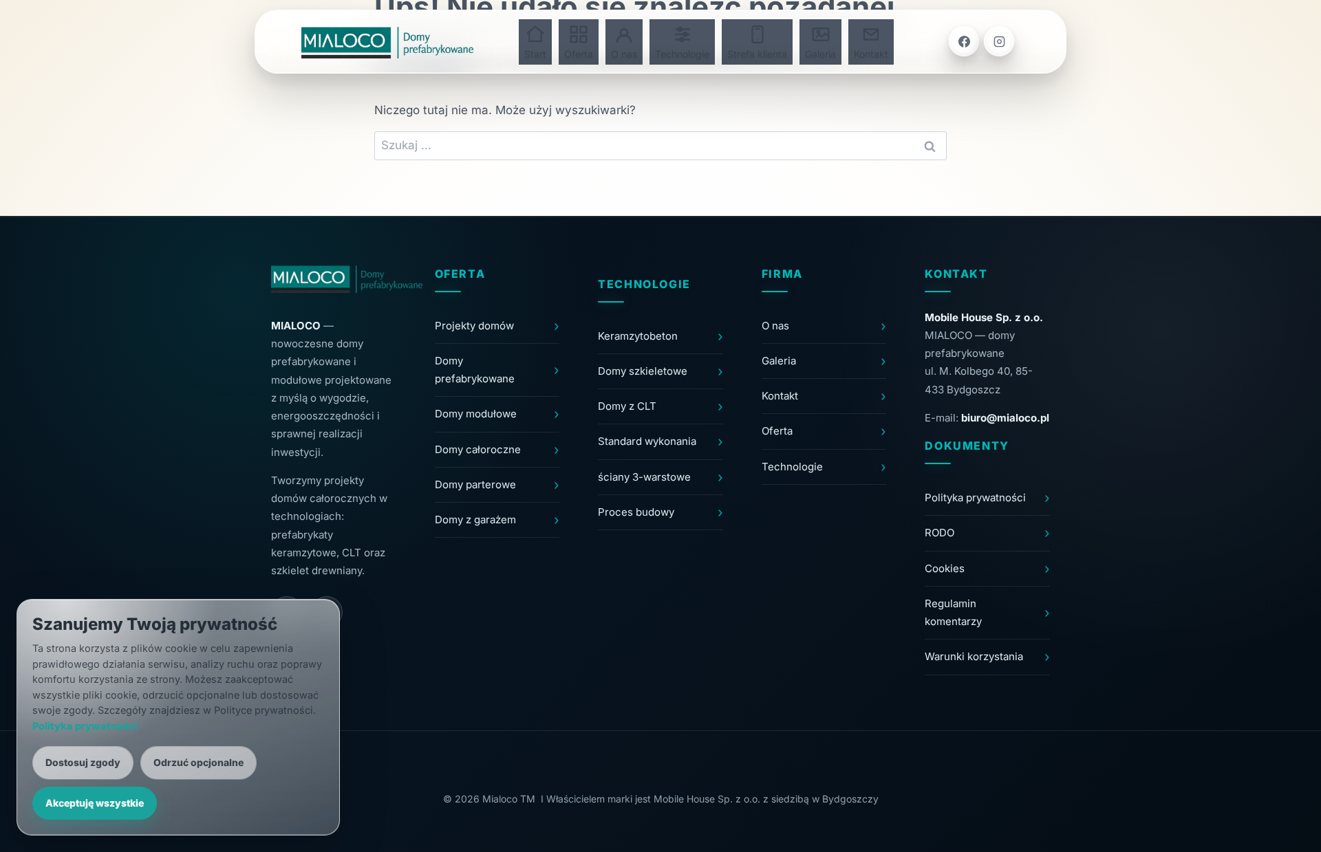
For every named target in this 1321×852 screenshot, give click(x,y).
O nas (624, 54)
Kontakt (871, 54)
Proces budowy (636, 511)
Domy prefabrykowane (475, 369)
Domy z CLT (627, 406)
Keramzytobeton (638, 335)
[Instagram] (999, 41)
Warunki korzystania (974, 656)
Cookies (945, 568)
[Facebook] (964, 41)
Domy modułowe (476, 413)
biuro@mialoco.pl (1005, 417)
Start (535, 54)
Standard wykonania (647, 441)
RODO (939, 532)
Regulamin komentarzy (953, 612)
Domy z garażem (475, 519)
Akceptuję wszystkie (94, 803)
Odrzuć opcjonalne (198, 762)
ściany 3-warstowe (644, 476)
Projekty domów (474, 325)
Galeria (820, 54)
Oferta (578, 54)
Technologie (682, 54)
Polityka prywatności (975, 497)
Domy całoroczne (478, 449)
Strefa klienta (757, 54)
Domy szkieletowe (642, 371)
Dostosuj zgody (82, 762)
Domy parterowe (475, 484)
